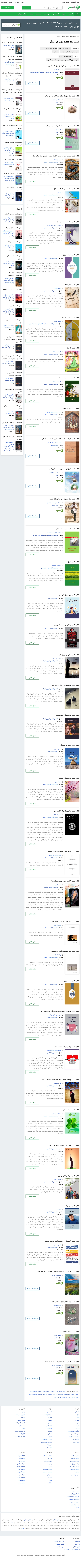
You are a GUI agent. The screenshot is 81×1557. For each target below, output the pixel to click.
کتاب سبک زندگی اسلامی (39, 1187)
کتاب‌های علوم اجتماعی (39, 535)
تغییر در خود (37, 1068)
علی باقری (58, 130)
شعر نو (77, 1420)
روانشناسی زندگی (33, 606)
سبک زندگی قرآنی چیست (43, 999)
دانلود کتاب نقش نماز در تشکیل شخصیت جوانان (62, 126)
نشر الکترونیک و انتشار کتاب (70, 2)
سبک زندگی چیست (40, 1022)
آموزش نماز (32, 359)
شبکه (23, 1428)
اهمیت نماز (51, 167)
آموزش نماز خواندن (55, 334)
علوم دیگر (49, 1448)
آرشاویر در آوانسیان (65, 48)
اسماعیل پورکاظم (56, 566)
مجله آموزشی (21, 1472)
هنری (50, 1480)
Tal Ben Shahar (59, 1260)
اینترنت (23, 1412)
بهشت (38, 167)
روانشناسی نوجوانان (34, 935)
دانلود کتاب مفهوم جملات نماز (69, 378)
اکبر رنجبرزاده (57, 1305)
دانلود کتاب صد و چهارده (71, 981)
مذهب (49, 935)
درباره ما (77, 1544)
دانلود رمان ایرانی (47, 668)
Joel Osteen (56, 1098)
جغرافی (50, 1423)
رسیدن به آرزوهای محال (38, 1164)
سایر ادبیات (76, 1442)
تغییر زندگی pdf (46, 1156)
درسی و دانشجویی (47, 1439)
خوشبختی (34, 1096)
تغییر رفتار (54, 1154)
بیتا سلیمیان (57, 288)
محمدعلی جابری (57, 100)
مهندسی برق (75, 1464)
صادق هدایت (9, 131)
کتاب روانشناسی (39, 1065)
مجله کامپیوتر (21, 1456)
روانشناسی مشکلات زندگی (50, 540)
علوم (63, 14)
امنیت (23, 1417)
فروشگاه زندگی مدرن (65, 57)
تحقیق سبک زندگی (52, 1022)
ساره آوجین (58, 782)
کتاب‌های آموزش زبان (8, 347)
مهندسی (47, 14)
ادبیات (70, 14)
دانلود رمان (41, 666)
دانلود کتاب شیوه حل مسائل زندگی (67, 529)
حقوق (50, 1437)
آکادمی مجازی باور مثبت (54, 533)
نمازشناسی (60, 938)
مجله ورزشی (21, 1469)
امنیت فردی (51, 962)
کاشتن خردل (52, 578)
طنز (78, 1423)
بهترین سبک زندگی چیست (43, 1161)
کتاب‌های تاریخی (9, 150)
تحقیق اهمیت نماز (58, 203)
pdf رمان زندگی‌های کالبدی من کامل (41, 835)
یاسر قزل (59, 193)
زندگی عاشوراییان (58, 636)
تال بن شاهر (41, 1260)
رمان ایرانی (56, 797)
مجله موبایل (21, 1458)
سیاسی (50, 1431)
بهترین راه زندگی (55, 761)
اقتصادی (49, 1412)
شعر (78, 1417)
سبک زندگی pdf (34, 1025)
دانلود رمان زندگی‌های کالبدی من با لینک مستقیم (49, 830)
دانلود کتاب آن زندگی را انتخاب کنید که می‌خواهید (62, 1241)
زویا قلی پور (9, 309)
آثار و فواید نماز (49, 271)
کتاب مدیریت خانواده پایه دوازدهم (36, 1030)
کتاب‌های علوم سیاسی (10, 153)
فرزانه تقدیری (9, 278)
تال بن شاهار (58, 1245)
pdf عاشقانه (39, 668)
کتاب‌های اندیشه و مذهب (51, 162)
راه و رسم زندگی (38, 543)
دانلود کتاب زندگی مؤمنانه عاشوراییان (66, 625)
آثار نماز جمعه (33, 865)
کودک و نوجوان (47, 1472)
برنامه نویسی (21, 1420)
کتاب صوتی (22, 14)
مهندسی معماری (74, 1461)
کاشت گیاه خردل (54, 575)
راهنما (10, 2)
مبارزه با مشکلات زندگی (32, 550)
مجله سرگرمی (21, 1464)
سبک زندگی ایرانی (44, 1025)
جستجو (26, 8)
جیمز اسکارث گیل (8, 231)
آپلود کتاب (7, 8)
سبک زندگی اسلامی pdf (50, 1121)
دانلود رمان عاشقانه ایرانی (56, 673)
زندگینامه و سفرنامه (73, 1431)
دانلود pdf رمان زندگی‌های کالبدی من (47, 822)
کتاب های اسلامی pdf (55, 298)
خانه (77, 14)
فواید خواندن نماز (47, 336)
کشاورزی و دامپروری (46, 1442)
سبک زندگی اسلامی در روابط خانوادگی (41, 992)
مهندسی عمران (75, 1458)
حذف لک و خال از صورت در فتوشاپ (41, 897)
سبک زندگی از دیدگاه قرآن (43, 994)
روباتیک (77, 1472)
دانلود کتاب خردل (73, 562)
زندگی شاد (50, 1252)
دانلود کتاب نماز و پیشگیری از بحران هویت (64, 921)
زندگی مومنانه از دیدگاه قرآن (51, 638)
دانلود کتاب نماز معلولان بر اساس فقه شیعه (64, 499)
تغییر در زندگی (33, 1154)
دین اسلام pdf (43, 296)
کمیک (77, 1426)
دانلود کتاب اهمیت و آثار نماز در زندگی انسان (63, 66)
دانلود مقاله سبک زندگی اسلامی (49, 1192)
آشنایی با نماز (44, 329)
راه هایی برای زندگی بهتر (37, 545)
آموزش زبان (76, 1439)
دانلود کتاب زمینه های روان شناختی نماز (65, 1302)
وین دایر (59, 1209)
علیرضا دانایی (57, 1335)
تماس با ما (4, 2)
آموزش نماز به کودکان (32, 362)
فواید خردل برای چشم (46, 581)
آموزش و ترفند (20, 1415)
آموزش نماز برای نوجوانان (46, 362)
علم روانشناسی (49, 1065)
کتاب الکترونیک (59, 1542)
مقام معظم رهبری (46, 863)
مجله (31, 14)
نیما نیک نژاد (57, 925)
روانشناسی (49, 1426)
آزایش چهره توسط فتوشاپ (49, 892)
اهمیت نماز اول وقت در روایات (54, 172)
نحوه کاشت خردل (44, 575)
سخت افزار (22, 1426)
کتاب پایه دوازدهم (46, 1027)
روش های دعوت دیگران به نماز (43, 268)
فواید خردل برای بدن (33, 581)
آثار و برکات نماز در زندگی (38, 200)
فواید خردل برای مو (58, 581)
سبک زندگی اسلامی (39, 636)
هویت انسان (36, 933)
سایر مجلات (21, 1483)
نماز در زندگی (54, 175)
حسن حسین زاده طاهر (55, 473)
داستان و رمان (75, 1494)
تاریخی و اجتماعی (74, 1499)
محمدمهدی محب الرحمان (54, 503)
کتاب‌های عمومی (9, 100)
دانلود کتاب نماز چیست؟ (70, 408)
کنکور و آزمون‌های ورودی (37, 72)
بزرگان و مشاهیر (47, 1456)
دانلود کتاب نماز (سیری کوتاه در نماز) (66, 189)
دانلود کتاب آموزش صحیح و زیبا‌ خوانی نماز (64, 469)
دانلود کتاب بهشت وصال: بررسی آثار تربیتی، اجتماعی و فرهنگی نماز (56, 156)
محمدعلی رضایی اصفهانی (54, 225)
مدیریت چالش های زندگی (51, 545)
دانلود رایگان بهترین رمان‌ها (50, 661)
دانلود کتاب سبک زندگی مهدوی (68, 1176)
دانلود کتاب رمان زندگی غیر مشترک (67, 715)
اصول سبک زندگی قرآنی (39, 989)
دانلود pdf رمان (33, 666)
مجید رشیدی (9, 162)
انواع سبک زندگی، (51, 1129)
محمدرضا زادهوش (8, 326)
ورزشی (50, 1478)
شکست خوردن (59, 1257)
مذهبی (56, 1338)
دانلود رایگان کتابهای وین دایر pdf (41, 1224)
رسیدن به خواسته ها (37, 1159)
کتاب (11, 1523)
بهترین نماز (60, 397)
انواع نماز (55, 422)
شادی (55, 1252)
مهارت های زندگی (35, 603)
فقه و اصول (48, 72)
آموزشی (77, 1507)
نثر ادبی (77, 1428)
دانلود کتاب (32, 182)
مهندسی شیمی (74, 1469)
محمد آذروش (9, 345)
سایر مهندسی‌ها (74, 1475)
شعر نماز (38, 359)
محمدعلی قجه (9, 426)
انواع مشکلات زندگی (45, 550)
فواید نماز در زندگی (58, 177)
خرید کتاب (60, 1547)
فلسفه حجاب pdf (52, 296)
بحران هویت (51, 933)
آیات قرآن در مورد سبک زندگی (38, 997)
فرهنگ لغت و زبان (73, 1437)
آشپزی (50, 1458)
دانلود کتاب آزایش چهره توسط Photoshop (65, 881)
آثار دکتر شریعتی (47, 422)
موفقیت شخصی (50, 1260)
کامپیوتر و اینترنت (19, 1437)
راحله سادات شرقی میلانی (54, 443)
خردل (55, 573)
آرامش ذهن (41, 1096)
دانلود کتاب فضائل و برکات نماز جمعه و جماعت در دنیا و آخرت (58, 1272)
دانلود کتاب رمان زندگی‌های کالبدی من (66, 811)
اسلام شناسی (54, 445)
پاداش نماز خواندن (58, 336)
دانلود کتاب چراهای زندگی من (69, 595)
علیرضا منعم (57, 1179)
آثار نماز (57, 271)
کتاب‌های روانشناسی (8, 164)
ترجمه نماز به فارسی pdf (50, 389)
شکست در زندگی (50, 1257)
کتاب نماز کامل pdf (32, 205)
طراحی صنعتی (75, 1456)
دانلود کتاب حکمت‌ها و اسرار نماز (68, 222)
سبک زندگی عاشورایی (34, 633)
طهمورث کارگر (57, 815)
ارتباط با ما (76, 1542)
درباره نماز (54, 420)
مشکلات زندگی (44, 548)
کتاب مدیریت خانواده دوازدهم (55, 1030)
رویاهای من (38, 1156)
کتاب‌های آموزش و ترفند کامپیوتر (9, 63)
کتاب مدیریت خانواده (34, 1027)
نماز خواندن (44, 167)
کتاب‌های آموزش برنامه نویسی (9, 196)
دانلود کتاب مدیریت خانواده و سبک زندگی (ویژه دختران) (60, 1011)
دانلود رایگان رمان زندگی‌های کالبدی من (37, 825)
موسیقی (49, 1475)
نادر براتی (10, 217)
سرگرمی (50, 1467)
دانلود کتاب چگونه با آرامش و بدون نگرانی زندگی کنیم (60, 1079)
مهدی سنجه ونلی (8, 176)
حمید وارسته (57, 160)
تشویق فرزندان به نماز (44, 266)
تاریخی (50, 1420)
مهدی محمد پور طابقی (55, 855)
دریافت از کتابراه (32, 83)
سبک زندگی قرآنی (52, 989)
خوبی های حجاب (40, 301)
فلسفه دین (55, 72)
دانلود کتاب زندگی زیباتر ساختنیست (67, 1047)
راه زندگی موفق (53, 548)
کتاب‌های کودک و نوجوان (36, 324)
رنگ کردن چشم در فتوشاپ (56, 895)
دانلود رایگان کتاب (39, 1124)
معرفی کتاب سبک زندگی (46, 1189)
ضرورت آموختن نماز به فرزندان (48, 263)
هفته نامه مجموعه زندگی (49, 48)
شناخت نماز (48, 420)
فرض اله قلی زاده (8, 115)
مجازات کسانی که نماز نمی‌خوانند (47, 210)
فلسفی (50, 1434)
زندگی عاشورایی (45, 633)
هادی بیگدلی (9, 245)
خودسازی (49, 1098)
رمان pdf (55, 668)
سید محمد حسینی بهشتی (54, 412)
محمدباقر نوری (9, 79)
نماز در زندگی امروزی (51, 200)
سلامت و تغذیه (47, 1469)
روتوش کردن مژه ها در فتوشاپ (39, 895)
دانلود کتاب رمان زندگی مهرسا (69, 778)
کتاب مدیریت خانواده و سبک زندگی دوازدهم (51, 1032)
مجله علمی (22, 1475)
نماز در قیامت (46, 175)
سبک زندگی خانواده (50, 1124)
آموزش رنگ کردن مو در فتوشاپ (40, 902)
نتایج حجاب (56, 301)
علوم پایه (49, 1445)
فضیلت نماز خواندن (43, 334)
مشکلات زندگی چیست (33, 548)
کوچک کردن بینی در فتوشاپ (42, 900)
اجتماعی (49, 1428)
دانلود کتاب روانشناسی (38, 1058)
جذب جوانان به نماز (43, 865)
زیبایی (50, 1464)
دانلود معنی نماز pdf (37, 389)
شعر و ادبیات (75, 1491)
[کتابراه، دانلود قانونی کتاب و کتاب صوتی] (59, 78)
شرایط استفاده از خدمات (72, 1550)
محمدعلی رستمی (56, 1114)
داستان (77, 1412)
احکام (53, 505)
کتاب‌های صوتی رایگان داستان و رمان (8, 134)
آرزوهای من (31, 1156)
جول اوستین (57, 1083)
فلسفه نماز (57, 1398)
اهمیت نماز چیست (43, 170)
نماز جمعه (54, 863)
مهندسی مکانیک (74, 1467)
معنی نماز (51, 359)
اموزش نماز (37, 331)
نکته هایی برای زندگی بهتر (35, 1063)
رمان (46, 666)
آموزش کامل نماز (58, 362)
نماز (57, 102)
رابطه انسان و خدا (31, 965)
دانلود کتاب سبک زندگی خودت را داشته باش (64, 1145)
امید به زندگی (48, 1096)
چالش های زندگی (52, 756)
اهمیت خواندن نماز (32, 334)
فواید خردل (45, 578)
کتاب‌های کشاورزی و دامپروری (49, 568)
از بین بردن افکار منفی (45, 1093)
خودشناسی (43, 935)
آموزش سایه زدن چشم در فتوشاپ (53, 907)
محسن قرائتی (57, 321)
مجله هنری (22, 1480)
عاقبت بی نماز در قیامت (35, 175)
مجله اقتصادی (21, 1467)
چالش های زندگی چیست (50, 543)
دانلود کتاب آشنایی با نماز (70, 318)
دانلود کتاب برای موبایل (48, 1126)
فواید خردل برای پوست (35, 578)
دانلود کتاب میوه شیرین (71, 255)
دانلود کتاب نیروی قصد (71, 1206)
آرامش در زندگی (53, 1091)
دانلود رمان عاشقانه (53, 671)
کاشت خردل (50, 573)
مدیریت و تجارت (74, 1502)
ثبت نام (17, 2)
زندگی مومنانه (38, 638)
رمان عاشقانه (43, 671)
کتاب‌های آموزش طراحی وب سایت (9, 179)
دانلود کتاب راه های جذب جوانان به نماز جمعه (63, 851)
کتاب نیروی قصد (49, 1222)
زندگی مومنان (53, 633)
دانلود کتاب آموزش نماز (71, 1332)
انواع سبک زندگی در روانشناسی (54, 1164)
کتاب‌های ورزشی (9, 414)
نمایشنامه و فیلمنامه (73, 1434)
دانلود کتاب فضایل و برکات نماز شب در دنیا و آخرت (62, 1362)
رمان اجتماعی (39, 794)
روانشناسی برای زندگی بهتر (56, 1060)
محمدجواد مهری (56, 1275)
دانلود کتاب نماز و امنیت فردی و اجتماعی (65, 951)
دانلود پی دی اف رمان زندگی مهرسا (46, 799)
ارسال (22, 1528)
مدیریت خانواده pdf (32, 1032)
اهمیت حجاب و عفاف (38, 303)
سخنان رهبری (36, 863)
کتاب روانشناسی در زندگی (56, 608)
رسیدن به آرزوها (58, 1159)
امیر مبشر (10, 412)
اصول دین (51, 329)
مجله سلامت (21, 1478)
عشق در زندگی (35, 1093)
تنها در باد (55, 52)
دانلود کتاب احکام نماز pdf (45, 205)
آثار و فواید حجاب (39, 298)
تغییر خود (44, 1068)
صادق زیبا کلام (8, 148)
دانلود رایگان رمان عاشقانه (50, 789)
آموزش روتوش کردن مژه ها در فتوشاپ (37, 905)
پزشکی (50, 1417)
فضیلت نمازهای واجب (36, 336)
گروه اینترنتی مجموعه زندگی (69, 52)
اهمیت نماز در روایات (40, 172)
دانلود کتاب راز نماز (73, 348)
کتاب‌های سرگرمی (9, 450)
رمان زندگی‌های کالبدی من (38, 832)
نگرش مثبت (44, 1091)
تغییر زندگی (44, 603)
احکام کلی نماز (56, 331)
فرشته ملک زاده (57, 659)
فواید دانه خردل (59, 583)
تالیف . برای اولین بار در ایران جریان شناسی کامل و (62, 60)
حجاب (46, 298)
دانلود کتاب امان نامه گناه (70, 285)
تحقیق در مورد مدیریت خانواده (54, 1035)
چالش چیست (55, 759)
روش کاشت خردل (34, 575)
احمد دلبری (58, 885)
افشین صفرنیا (57, 749)
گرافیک (23, 1434)
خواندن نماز (46, 1392)
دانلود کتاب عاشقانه (34, 671)
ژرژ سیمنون (9, 262)
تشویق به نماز (54, 266)
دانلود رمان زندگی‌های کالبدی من (54, 827)
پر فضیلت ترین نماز (46, 331)
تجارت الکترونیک (20, 1423)
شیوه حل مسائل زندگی (36, 540)
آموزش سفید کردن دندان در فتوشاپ (46, 910)
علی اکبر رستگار (57, 352)
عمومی (38, 14)
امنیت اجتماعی (40, 965)
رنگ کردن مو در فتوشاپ (34, 892)
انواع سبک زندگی (54, 1025)
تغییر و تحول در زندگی (44, 1154)
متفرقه (50, 1483)
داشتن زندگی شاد (35, 1091)
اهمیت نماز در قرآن (31, 170)
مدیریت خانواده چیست (38, 1035)
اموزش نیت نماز (35, 329)
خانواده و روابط (48, 1461)
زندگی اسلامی (49, 636)
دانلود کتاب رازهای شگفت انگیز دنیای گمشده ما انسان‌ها (60, 439)
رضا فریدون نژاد (8, 98)
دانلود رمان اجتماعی (49, 794)
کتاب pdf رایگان (52, 1068)
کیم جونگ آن (9, 395)
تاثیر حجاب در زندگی (50, 303)
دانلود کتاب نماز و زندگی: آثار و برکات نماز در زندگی (62, 96)
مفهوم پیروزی (41, 1257)
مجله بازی (22, 1461)
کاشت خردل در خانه (41, 573)
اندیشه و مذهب (47, 1415)
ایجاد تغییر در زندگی (57, 1156)
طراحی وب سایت (20, 1431)
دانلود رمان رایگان (52, 666)
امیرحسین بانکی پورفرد (55, 1015)
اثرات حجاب (48, 301)
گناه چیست (56, 306)
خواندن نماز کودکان (36, 1392)
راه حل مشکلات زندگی (57, 550)
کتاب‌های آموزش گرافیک (51, 887)
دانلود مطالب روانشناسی (41, 608)
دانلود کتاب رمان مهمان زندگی (69, 655)
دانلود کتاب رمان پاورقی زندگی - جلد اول (65, 685)
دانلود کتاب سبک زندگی (71, 1110)
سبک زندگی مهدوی (51, 1187)
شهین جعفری (57, 70)
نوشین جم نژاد (8, 295)
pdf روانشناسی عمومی (51, 1058)
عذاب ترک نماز (42, 207)
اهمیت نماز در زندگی (54, 170)
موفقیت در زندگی (58, 1065)
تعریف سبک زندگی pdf (48, 1131)
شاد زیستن (56, 1096)
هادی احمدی (9, 193)
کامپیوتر (56, 14)
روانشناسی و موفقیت (73, 1497)
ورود (23, 2)
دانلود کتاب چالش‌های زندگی (69, 745)
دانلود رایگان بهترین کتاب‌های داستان (8, 220)
